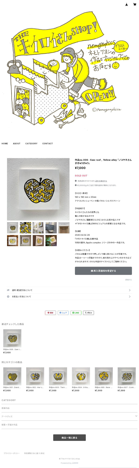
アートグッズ (7, 416)
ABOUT (16, 143)
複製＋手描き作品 (9, 425)
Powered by (66, 463)
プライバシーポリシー (12, 453)
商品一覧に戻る (69, 437)
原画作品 (6, 408)
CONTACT (47, 143)
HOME (5, 143)
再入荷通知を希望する (105, 270)
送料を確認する (101, 181)
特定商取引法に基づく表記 (34, 453)
